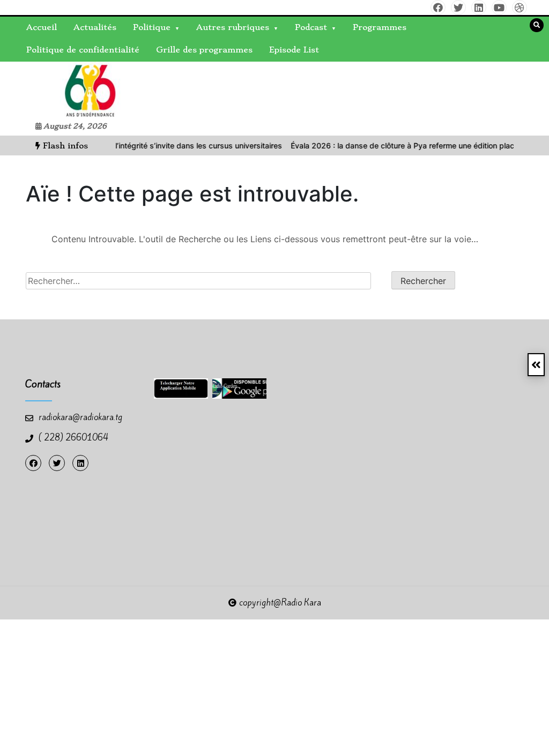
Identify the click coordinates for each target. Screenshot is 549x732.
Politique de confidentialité (82, 50)
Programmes (379, 27)
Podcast (311, 27)
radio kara (31, 89)
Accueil (41, 27)
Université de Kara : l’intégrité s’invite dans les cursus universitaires (152, 145)
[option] (152, 145)
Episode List (294, 50)
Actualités (94, 27)
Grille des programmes (204, 50)
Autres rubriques (232, 27)
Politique (151, 27)
